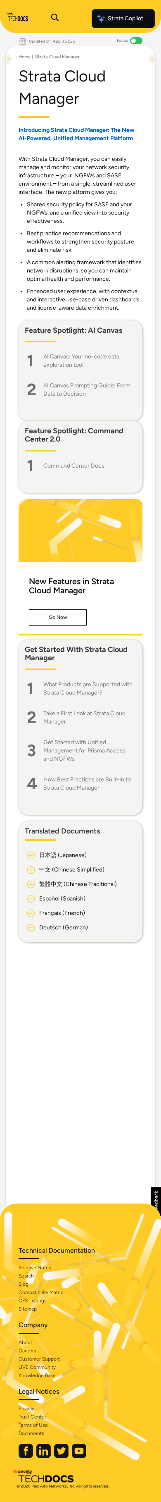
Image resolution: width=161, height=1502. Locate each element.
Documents (31, 1433)
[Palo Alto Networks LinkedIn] (44, 1456)
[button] (58, 617)
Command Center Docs (73, 465)
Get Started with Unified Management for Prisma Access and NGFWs (84, 750)
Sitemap (28, 1309)
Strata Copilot (125, 18)
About (25, 1342)
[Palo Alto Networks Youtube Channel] (79, 1456)
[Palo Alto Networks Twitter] (62, 1456)
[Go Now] (80, 530)
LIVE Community (37, 1367)
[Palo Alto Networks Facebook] (26, 1456)
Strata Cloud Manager (57, 57)
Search (26, 1276)
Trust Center (32, 1417)
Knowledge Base (37, 1375)
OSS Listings (33, 1301)
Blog (23, 1284)
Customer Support (39, 1359)
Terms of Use (33, 1425)
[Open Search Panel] (55, 19)
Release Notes (35, 1267)
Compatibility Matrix (41, 1292)
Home (25, 57)
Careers (27, 1351)
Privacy (26, 1408)
